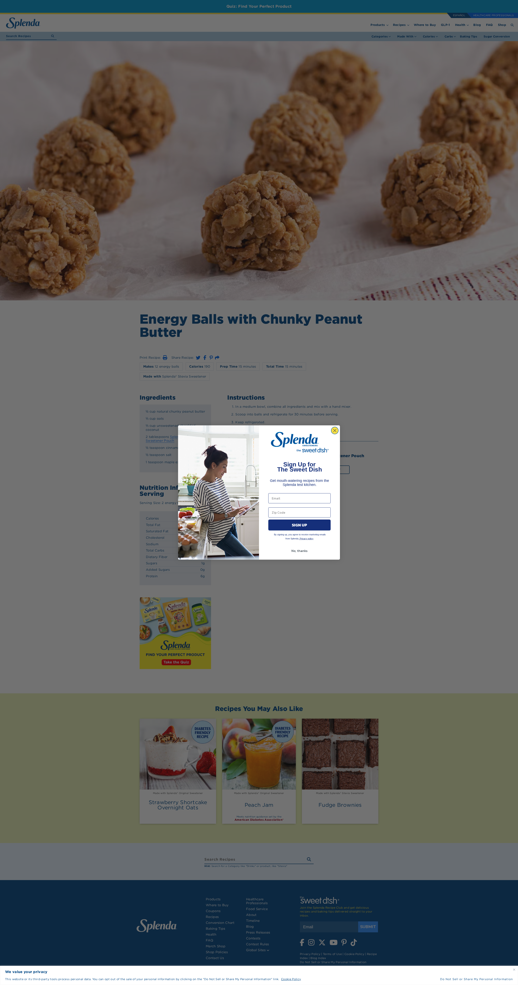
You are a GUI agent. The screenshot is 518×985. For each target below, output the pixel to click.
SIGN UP (299, 525)
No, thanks (299, 550)
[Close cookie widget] (514, 970)
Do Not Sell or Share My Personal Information (476, 979)
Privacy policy (306, 538)
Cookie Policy (291, 979)
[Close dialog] (334, 430)
